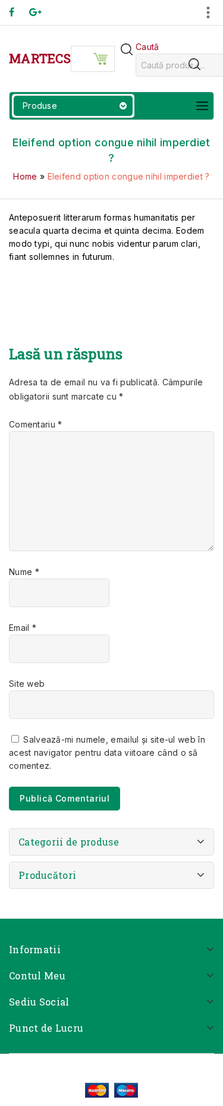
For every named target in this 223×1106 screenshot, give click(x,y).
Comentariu (35, 424)
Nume (24, 572)
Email (22, 628)
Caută (147, 47)
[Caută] (194, 64)
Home (25, 176)
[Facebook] (17, 12)
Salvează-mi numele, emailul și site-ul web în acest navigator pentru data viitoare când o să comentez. (107, 752)
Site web (27, 683)
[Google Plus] (41, 12)
